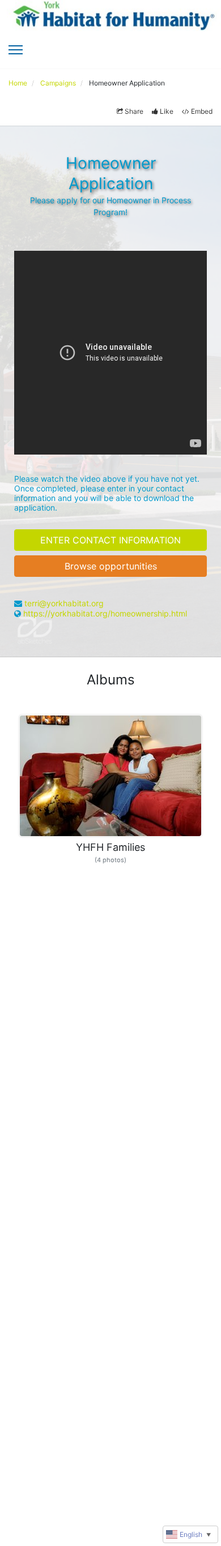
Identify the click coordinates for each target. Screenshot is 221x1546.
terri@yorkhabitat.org (64, 603)
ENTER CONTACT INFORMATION (110, 540)
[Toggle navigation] (15, 49)
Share (134, 111)
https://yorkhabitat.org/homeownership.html (105, 613)
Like (166, 111)
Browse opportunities (111, 566)
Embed (201, 111)
